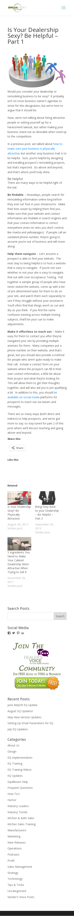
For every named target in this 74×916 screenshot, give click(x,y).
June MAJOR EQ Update (22, 705)
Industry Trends (17, 812)
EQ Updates (15, 776)
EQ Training (14, 763)
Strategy (12, 873)
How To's (13, 794)
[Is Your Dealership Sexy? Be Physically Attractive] (19, 498)
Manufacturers (16, 830)
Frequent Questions (20, 788)
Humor (11, 800)
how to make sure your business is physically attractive (34, 148)
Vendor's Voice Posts (20, 897)
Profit (11, 860)
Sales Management (19, 867)
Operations (14, 848)
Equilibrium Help (17, 782)
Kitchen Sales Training (21, 824)
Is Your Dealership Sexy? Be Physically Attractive (19, 512)
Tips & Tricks (15, 885)
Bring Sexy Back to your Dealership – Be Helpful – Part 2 (47, 512)
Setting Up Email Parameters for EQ (30, 723)
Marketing (13, 836)
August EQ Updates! (20, 711)
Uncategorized (16, 891)
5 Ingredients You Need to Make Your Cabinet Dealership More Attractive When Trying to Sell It (18, 562)
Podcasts (13, 854)
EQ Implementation (19, 757)
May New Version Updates (24, 717)
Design (11, 751)
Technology (14, 879)
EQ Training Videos (19, 769)
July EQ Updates (17, 729)
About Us (13, 745)
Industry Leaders (18, 806)
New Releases (16, 842)
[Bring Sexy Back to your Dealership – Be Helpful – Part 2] (47, 498)
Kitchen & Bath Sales (20, 818)
